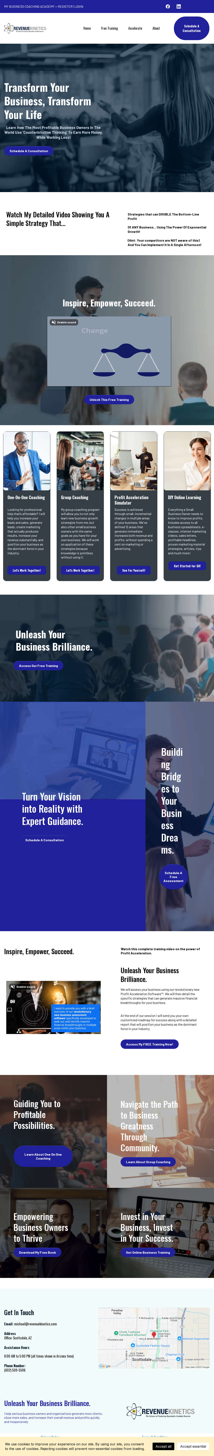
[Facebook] (167, 6)
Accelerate (135, 28)
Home (87, 28)
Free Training (109, 28)
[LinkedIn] (178, 6)
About (156, 28)
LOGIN (78, 6)
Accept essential (193, 1446)
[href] (154, 1338)
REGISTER (65, 6)
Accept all (163, 1446)
